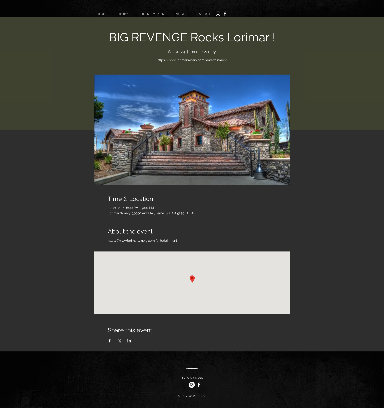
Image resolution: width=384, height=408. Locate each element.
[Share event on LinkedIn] (129, 340)
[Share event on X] (119, 340)
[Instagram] (218, 14)
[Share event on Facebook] (110, 340)
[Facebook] (225, 14)
